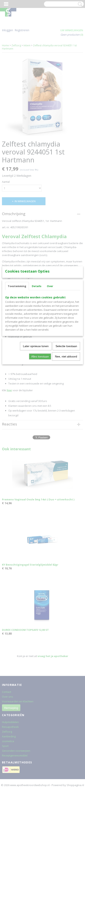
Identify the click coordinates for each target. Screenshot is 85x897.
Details (36, 286)
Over (50, 286)
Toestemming (17, 286)
